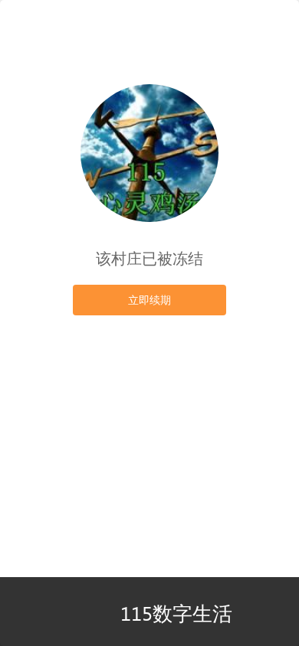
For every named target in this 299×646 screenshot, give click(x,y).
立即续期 (149, 299)
